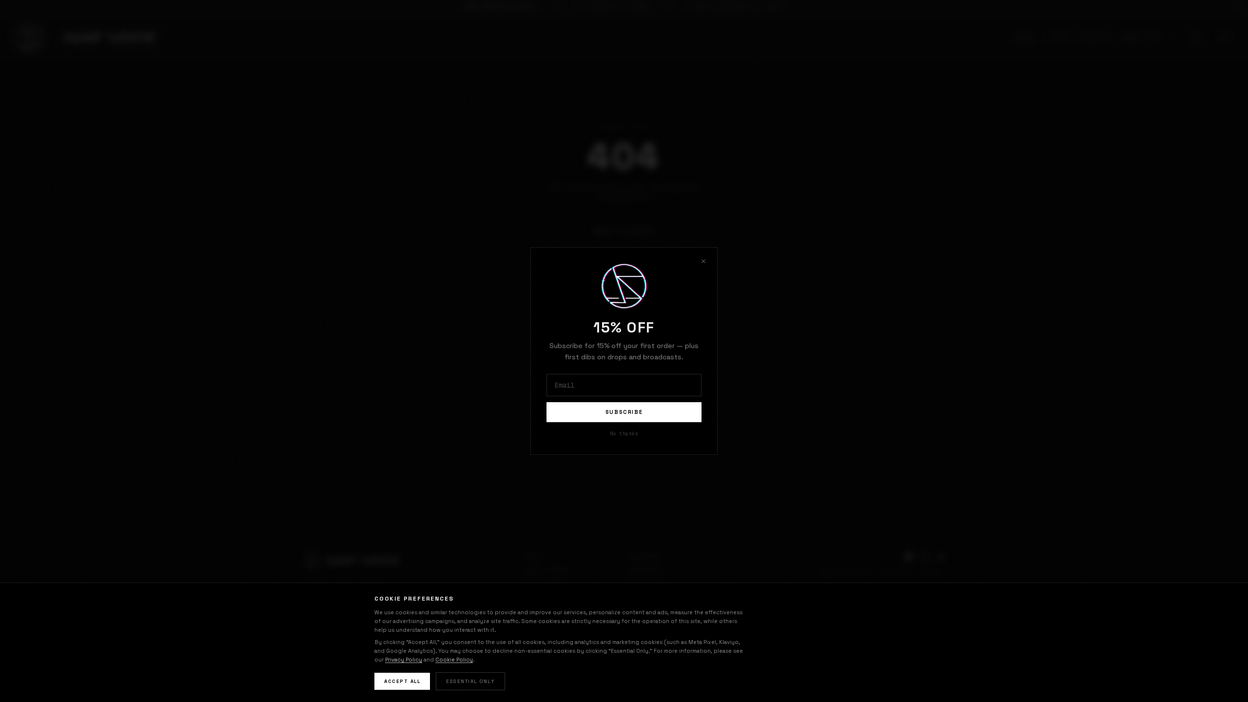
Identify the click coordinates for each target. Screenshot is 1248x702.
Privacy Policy (403, 659)
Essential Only (470, 681)
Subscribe (624, 412)
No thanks (624, 433)
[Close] (703, 261)
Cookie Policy (454, 659)
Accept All (402, 681)
